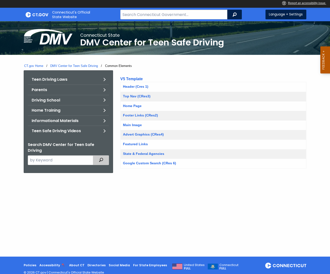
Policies (30, 265)
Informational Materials (55, 120)
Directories (96, 265)
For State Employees (150, 265)
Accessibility (49, 265)
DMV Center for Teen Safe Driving (74, 66)
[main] (165, 139)
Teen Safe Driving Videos (56, 131)
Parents (39, 90)
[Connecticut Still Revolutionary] (285, 265)
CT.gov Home (33, 66)
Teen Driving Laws (49, 79)
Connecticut (228, 266)
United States (194, 266)
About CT (77, 265)
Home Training (46, 110)
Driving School (46, 100)
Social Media (119, 265)
